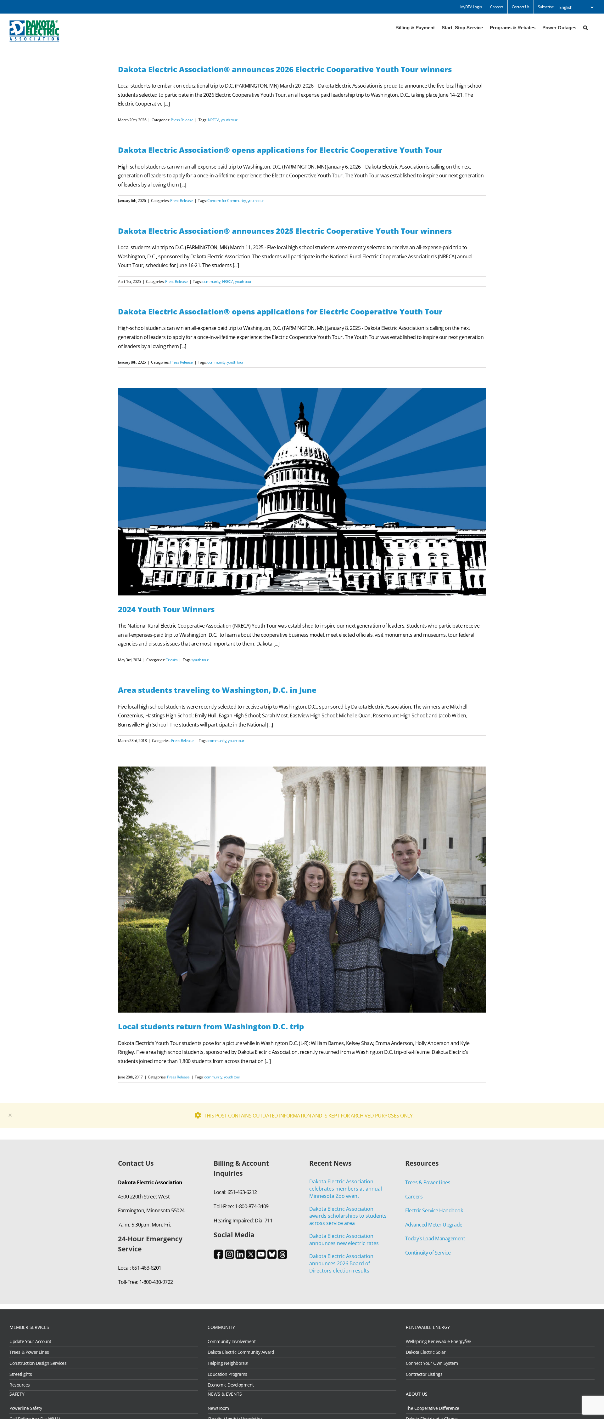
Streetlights (20, 1374)
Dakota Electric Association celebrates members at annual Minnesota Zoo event (345, 1188)
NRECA (214, 120)
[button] (585, 27)
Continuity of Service (428, 1252)
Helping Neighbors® (228, 1363)
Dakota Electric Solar (426, 1352)
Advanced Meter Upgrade (433, 1224)
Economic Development (231, 1385)
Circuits (171, 660)
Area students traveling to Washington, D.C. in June (217, 690)
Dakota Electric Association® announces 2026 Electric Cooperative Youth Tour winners (285, 69)
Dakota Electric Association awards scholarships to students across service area (348, 1216)
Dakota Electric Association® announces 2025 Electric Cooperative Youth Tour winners (285, 231)
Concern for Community (226, 200)
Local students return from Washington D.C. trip (211, 1026)
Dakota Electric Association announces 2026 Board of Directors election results (341, 1263)
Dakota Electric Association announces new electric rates (344, 1239)
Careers (414, 1196)
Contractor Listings (424, 1374)
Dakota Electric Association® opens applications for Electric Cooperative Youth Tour (280, 150)
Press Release (182, 120)
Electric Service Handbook (434, 1210)
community (211, 281)
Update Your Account (30, 1341)
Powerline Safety (25, 1408)
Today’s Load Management (435, 1238)
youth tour (229, 120)
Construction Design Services (37, 1363)
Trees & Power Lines (427, 1182)
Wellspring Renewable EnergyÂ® (438, 1341)
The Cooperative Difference (432, 1408)
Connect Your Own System (432, 1363)
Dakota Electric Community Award (241, 1352)
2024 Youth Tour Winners (166, 609)
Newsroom (218, 1408)
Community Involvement (232, 1341)
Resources (19, 1385)
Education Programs (227, 1374)
